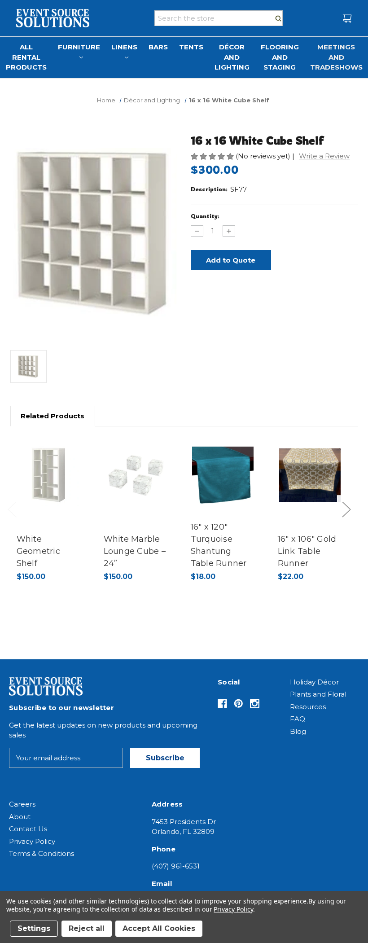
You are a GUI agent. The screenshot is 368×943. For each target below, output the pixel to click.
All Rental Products (26, 57)
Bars (158, 47)
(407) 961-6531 (176, 866)
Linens (124, 47)
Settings (34, 928)
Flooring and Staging (280, 57)
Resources (308, 706)
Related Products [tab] (52, 416)
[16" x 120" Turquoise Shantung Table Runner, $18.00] (223, 475)
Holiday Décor (314, 682)
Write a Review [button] (324, 156)
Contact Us (28, 829)
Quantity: (205, 215)
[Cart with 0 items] (347, 18)
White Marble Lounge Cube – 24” (135, 551)
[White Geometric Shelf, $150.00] (49, 475)
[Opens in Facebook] (222, 703)
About (20, 816)
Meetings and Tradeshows (336, 57)
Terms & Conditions (41, 853)
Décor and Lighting (232, 57)
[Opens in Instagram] (254, 703)
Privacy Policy (32, 841)
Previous (14, 518)
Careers (22, 804)
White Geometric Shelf (38, 551)
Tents (191, 47)
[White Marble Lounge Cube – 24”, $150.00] (136, 475)
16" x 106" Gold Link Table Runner (307, 551)
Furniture (79, 47)
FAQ (297, 719)
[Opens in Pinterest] (238, 703)
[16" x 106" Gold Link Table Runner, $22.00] (310, 475)
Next (348, 518)
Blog (298, 731)
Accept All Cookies (159, 928)
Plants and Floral (318, 694)
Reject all (87, 928)
